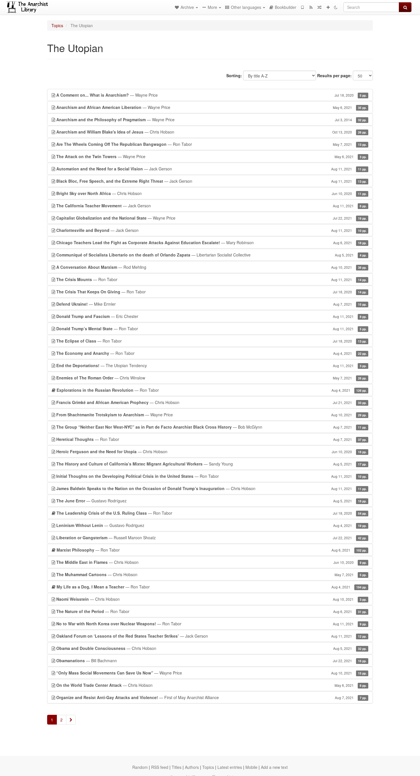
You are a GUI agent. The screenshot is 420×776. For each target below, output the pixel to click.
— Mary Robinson (211, 242)
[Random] (319, 7)
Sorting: (234, 75)
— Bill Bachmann (211, 660)
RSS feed (159, 767)
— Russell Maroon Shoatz (211, 537)
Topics (57, 25)
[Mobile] (302, 7)
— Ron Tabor (211, 144)
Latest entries (229, 767)
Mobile (251, 767)
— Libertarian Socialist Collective (211, 255)
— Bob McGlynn (211, 427)
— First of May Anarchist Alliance (211, 697)
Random (140, 767)
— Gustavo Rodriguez (211, 525)
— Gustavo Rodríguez (211, 501)
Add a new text (274, 767)
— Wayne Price (211, 95)
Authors (192, 767)
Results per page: (334, 75)
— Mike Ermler (211, 304)
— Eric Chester (211, 316)
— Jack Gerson (211, 169)
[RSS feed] (311, 7)
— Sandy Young (211, 464)
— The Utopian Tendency (211, 365)
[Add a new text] (328, 7)
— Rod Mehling (211, 267)
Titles (176, 767)
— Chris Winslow (211, 378)
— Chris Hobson (211, 132)
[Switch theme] (335, 7)
